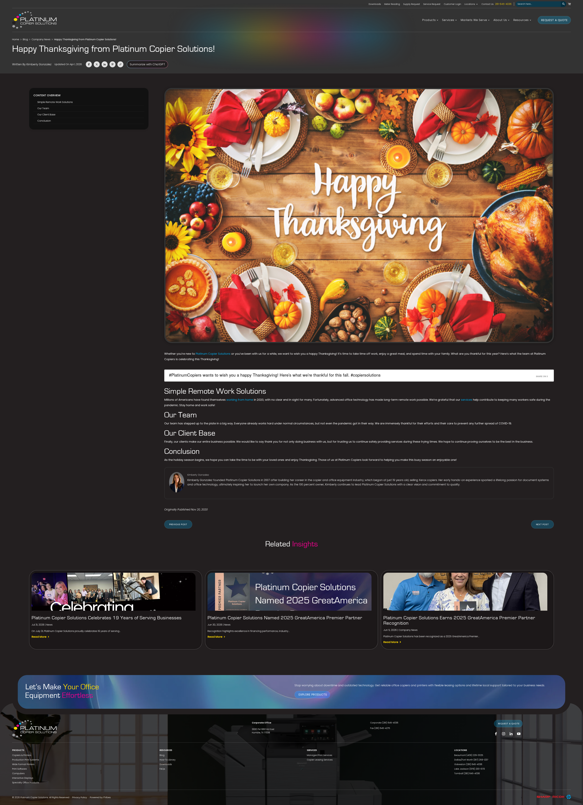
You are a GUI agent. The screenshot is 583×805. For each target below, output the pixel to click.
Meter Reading (392, 4)
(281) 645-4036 (390, 722)
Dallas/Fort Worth (463, 759)
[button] (89, 64)
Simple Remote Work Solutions (55, 102)
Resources (521, 20)
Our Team (43, 108)
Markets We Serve (474, 20)
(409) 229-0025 (474, 755)
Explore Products (313, 694)
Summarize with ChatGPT (147, 64)
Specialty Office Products (25, 782)
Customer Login (452, 4)
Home (15, 39)
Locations (469, 4)
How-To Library (168, 759)
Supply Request (411, 4)
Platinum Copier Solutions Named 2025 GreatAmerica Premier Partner (285, 617)
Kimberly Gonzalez (38, 64)
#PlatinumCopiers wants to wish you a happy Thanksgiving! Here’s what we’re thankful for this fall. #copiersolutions (275, 375)
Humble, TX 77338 (261, 732)
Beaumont (460, 755)
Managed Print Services (319, 755)
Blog (25, 39)
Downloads (375, 4)
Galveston (459, 764)
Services (448, 20)
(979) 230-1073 (477, 768)
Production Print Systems (25, 759)
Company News (41, 39)
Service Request (431, 4)
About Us (500, 20)
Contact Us (487, 4)
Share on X (542, 376)
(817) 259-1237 (481, 759)
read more (39, 636)
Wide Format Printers (23, 764)
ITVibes (107, 797)
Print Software (19, 768)
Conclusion (44, 120)
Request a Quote (554, 20)
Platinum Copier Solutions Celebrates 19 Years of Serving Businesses (107, 617)
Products (429, 20)
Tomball (458, 773)
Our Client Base (46, 114)
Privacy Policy (79, 797)
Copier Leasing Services (320, 759)
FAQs (162, 768)
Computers (18, 773)
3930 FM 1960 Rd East (263, 729)
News (49, 624)
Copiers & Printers (21, 755)
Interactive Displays (22, 777)
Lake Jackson (461, 768)
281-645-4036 (503, 4)
